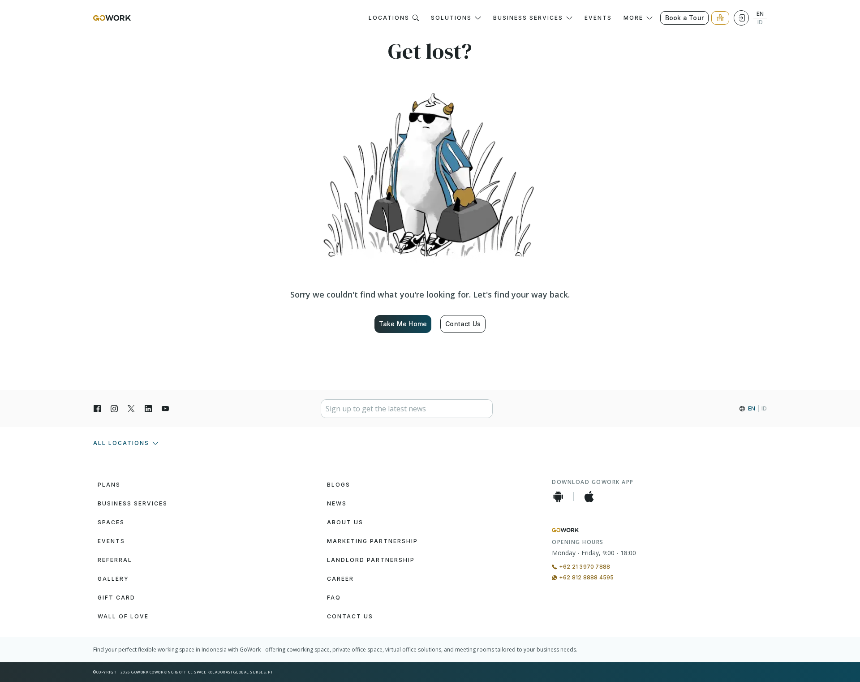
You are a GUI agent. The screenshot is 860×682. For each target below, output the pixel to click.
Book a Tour (684, 18)
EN (760, 14)
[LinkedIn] (148, 409)
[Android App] (558, 496)
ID (760, 22)
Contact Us (463, 324)
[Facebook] (97, 409)
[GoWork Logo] (112, 18)
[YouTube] (165, 409)
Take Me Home (403, 324)
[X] (131, 409)
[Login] (741, 18)
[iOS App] (589, 496)
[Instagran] (114, 409)
